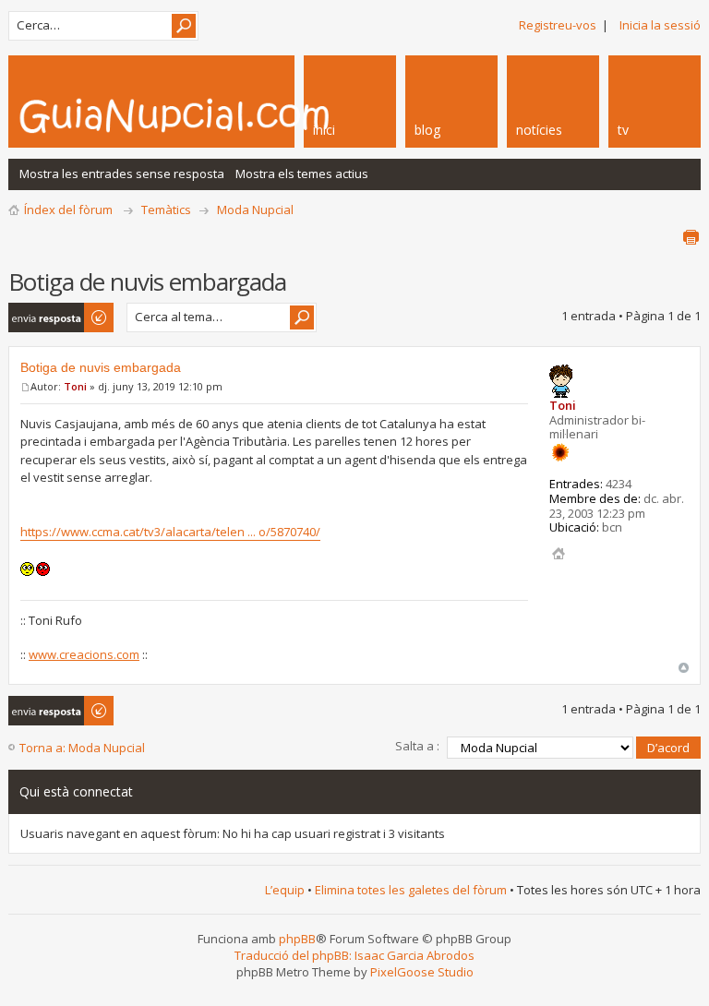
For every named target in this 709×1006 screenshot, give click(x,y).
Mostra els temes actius (301, 173)
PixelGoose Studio (422, 972)
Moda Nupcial (255, 209)
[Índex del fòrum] (225, 115)
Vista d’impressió (690, 237)
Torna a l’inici (684, 668)
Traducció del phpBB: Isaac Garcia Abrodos (354, 955)
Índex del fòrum (68, 209)
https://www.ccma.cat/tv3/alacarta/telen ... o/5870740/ (170, 531)
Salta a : (417, 745)
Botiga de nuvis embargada (100, 367)
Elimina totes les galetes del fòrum (411, 889)
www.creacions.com (84, 654)
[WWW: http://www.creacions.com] (558, 554)
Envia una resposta (36, 317)
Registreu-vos (557, 25)
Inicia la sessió (660, 25)
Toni (75, 386)
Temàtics (166, 209)
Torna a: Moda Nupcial (82, 747)
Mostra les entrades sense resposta (121, 173)
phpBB (297, 938)
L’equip (285, 889)
